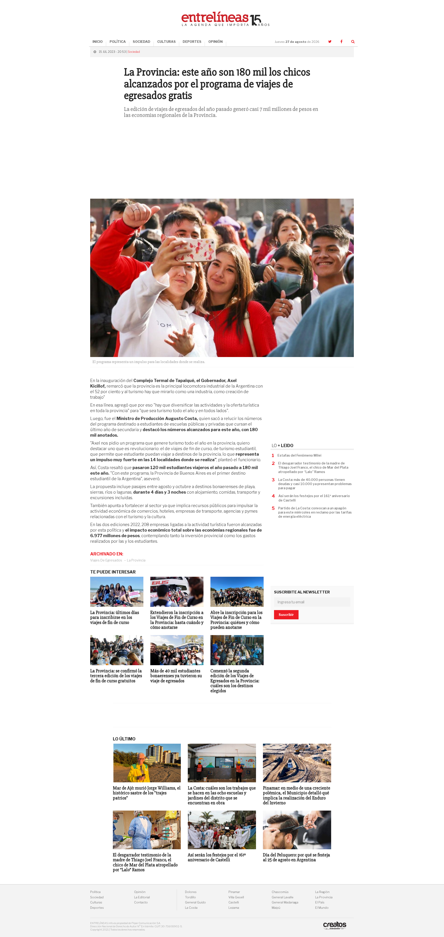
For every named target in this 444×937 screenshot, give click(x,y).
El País (319, 902)
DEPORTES (192, 42)
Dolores (191, 892)
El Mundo (322, 907)
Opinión (139, 892)
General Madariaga (285, 902)
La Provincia (136, 560)
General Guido (195, 902)
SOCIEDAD (141, 42)
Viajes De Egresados (106, 560)
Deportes (97, 907)
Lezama (233, 907)
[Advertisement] (222, 161)
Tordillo (190, 897)
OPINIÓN (215, 42)
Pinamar (234, 892)
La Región (322, 892)
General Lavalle (282, 897)
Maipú (276, 907)
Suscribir (286, 615)
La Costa (191, 907)
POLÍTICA (118, 42)
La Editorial (142, 897)
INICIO (97, 42)
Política (95, 892)
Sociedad (134, 51)
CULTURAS (166, 42)
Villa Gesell (236, 897)
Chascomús (280, 892)
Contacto (141, 902)
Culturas (96, 902)
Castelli (233, 902)
